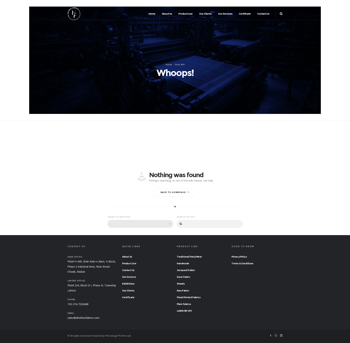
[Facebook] (270, 3)
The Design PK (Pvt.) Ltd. (118, 335)
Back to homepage (173, 192)
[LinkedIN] (281, 3)
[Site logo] (73, 13)
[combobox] (140, 224)
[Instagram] (276, 3)
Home (169, 64)
